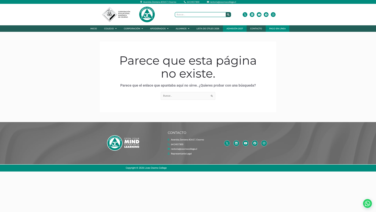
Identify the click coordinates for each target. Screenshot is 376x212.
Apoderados (158, 28)
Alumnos (181, 28)
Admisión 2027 (234, 28)
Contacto (256, 28)
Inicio (93, 28)
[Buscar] (228, 14)
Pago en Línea (277, 28)
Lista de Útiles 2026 (208, 28)
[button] (110, 28)
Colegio (109, 28)
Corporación (132, 28)
